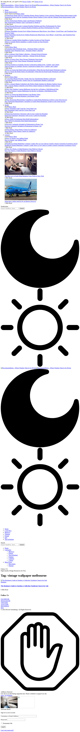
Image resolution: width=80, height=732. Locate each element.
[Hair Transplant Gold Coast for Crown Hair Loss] (20, 108)
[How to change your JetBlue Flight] (16, 138)
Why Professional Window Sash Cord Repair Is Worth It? (22, 22)
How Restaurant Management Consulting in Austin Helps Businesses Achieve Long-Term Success (35, 101)
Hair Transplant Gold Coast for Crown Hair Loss (20, 110)
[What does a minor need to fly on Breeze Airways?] (21, 199)
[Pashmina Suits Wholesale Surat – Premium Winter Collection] (24, 49)
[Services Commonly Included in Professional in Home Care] (24, 124)
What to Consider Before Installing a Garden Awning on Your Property (26, 42)
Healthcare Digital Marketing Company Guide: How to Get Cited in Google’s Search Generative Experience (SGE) (40, 145)
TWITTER (4, 602)
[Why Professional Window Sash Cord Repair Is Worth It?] (23, 21)
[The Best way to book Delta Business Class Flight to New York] (21, 174)
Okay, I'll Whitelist (6, 695)
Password (4, 719)
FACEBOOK (5, 599)
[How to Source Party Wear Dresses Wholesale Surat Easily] (24, 59)
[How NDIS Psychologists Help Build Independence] (21, 119)
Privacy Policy (26, 1)
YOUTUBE (4, 604)
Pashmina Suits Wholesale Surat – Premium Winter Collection (24, 50)
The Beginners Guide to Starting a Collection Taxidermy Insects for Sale (24, 586)
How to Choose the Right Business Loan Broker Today (22, 96)
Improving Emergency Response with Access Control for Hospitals (25, 115)
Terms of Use (38, 1)
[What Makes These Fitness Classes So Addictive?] (21, 129)
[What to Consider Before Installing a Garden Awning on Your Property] (27, 40)
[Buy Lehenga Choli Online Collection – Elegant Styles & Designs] (26, 54)
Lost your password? (7, 730)
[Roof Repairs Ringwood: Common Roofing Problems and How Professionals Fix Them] (33, 26)
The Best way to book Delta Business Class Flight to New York (24, 176)
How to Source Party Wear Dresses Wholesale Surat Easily (23, 61)
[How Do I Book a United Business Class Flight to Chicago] (24, 149)
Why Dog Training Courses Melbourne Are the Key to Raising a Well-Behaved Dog (31, 91)
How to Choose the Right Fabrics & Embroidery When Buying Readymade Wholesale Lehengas (35, 71)
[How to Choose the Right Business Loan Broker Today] (22, 94)
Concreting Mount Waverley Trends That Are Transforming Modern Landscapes (29, 80)
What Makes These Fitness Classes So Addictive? (20, 131)
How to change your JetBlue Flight (15, 140)
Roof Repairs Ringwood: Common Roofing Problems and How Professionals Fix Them (32, 28)
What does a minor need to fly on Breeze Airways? (20, 201)
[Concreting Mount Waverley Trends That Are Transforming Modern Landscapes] (30, 79)
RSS (2, 608)
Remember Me (7, 723)
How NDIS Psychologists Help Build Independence (21, 121)
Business (3, 582)
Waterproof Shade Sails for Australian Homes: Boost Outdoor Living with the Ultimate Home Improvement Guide (40, 17)
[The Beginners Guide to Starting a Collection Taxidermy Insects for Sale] (24, 580)
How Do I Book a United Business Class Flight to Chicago (23, 151)
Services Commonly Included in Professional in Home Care (23, 126)
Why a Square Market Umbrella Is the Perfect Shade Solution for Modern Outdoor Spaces (32, 86)
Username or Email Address (9, 716)
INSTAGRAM (5, 601)
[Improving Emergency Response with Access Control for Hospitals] (26, 114)
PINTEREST (5, 606)
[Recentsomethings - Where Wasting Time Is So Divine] (36, 368)
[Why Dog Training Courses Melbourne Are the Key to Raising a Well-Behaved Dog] (31, 89)
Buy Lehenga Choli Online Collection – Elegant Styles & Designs (25, 56)
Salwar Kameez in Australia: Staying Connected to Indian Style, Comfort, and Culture (31, 66)
